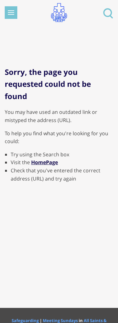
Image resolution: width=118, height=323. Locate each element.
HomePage (44, 162)
